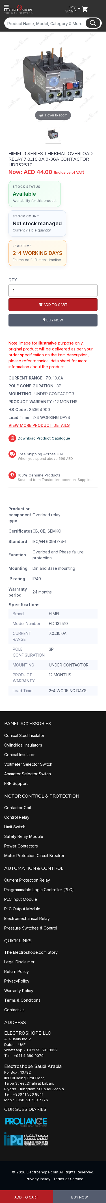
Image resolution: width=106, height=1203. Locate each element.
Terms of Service (68, 1178)
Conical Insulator (19, 754)
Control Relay (16, 817)
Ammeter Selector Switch (27, 773)
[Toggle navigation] (6, 7)
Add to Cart (26, 1197)
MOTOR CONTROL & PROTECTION (41, 796)
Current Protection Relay (27, 880)
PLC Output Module (22, 908)
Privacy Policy (38, 1178)
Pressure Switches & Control (30, 928)
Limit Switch (14, 826)
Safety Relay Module (23, 836)
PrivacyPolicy (16, 981)
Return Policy (16, 971)
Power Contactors (21, 846)
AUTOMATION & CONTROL (33, 868)
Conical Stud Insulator (24, 735)
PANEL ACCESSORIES (27, 724)
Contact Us (14, 1009)
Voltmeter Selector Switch (28, 764)
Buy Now (54, 320)
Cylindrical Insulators (23, 745)
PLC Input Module (20, 899)
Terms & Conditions (22, 1000)
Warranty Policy (18, 990)
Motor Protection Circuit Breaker (34, 855)
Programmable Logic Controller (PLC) (39, 889)
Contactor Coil (17, 807)
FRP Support (16, 783)
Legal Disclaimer (19, 961)
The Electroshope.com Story (31, 952)
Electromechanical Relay (27, 918)
